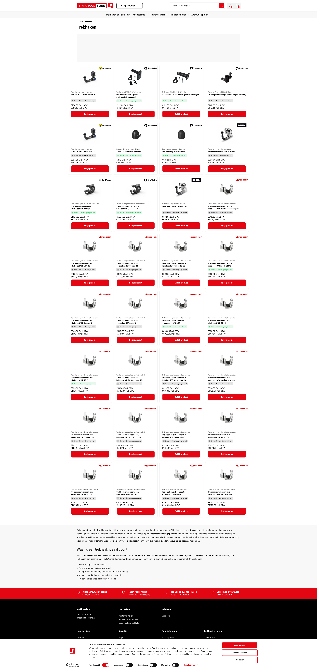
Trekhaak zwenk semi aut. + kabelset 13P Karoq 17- (219, 436)
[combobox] (197, 6)
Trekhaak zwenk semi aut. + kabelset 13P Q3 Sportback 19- (129, 378)
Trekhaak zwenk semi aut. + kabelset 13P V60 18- (82, 264)
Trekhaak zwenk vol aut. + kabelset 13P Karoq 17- (81, 207)
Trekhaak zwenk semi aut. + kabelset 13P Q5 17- (82, 378)
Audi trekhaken (210, 637)
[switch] (129, 665)
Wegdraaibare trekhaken (130, 623)
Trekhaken (88, 21)
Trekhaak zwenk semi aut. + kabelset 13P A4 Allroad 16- (220, 493)
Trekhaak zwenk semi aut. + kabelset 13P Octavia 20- (82, 436)
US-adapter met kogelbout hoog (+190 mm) (227, 95)
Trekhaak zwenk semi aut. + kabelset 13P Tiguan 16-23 (174, 264)
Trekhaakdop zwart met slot (128, 152)
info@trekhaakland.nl (86, 618)
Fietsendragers (157, 14)
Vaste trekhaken (126, 616)
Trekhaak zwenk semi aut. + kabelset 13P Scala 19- (127, 321)
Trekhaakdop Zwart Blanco (173, 152)
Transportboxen (178, 14)
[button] (129, 6)
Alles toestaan (240, 645)
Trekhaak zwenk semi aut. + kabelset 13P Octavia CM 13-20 (221, 378)
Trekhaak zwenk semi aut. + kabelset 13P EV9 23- (127, 493)
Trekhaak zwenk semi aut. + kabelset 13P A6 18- (173, 493)
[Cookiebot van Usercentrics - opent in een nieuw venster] (72, 665)
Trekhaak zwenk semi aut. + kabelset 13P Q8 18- (173, 321)
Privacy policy (167, 637)
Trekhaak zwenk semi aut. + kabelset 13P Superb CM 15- (220, 264)
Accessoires (139, 14)
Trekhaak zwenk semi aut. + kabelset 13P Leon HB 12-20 (128, 436)
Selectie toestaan (240, 653)
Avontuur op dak (199, 14)
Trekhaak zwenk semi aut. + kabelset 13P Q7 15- (219, 321)
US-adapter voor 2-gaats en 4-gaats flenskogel (127, 96)
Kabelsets (165, 616)
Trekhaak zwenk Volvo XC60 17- (222, 152)
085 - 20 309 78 (84, 614)
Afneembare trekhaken (129, 619)
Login (121, 637)
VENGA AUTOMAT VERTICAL (83, 95)
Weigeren (240, 660)
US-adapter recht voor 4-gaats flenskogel (180, 95)
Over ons (81, 637)
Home (79, 21)
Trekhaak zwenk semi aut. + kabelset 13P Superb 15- (82, 321)
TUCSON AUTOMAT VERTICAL (84, 152)
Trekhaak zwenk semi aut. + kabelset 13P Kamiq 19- (82, 493)
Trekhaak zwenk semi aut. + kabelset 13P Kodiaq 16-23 (174, 436)
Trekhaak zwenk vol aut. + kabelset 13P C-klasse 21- (127, 207)
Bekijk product (90, 114)
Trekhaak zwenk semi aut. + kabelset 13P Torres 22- (127, 264)
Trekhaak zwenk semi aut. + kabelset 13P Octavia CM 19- (174, 378)
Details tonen (189, 665)
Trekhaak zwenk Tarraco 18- (174, 206)
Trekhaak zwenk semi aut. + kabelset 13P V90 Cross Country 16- (224, 207)
